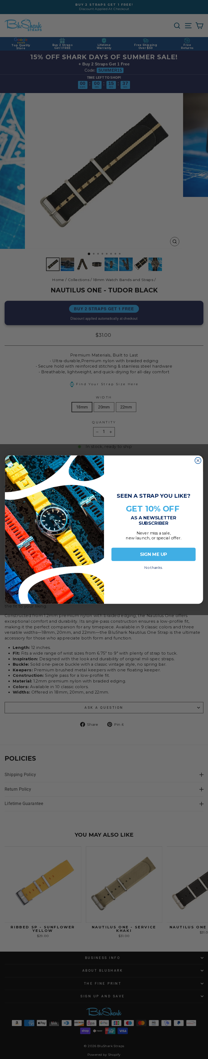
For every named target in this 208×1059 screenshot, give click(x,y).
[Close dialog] (198, 460)
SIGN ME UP (153, 554)
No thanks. (153, 566)
